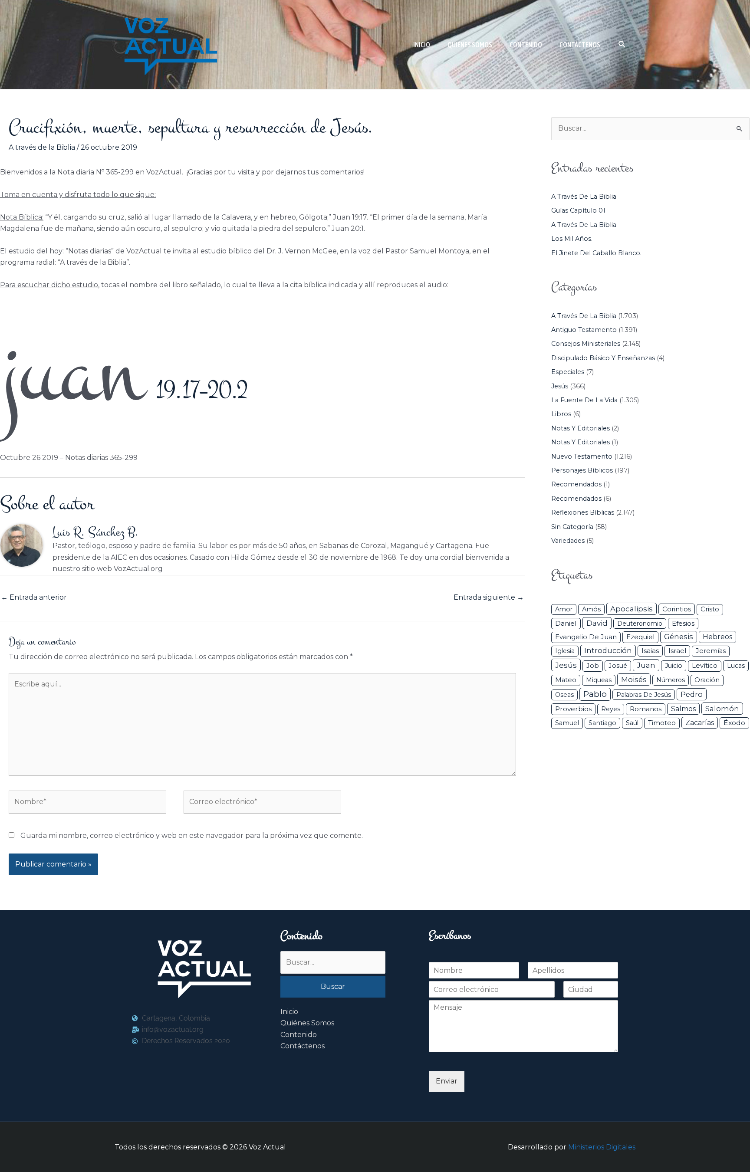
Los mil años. (571, 239)
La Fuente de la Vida (584, 400)
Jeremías (711, 651)
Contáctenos (302, 1046)
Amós (591, 609)
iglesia (565, 651)
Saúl (632, 723)
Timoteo (662, 723)
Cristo (710, 609)
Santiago (602, 723)
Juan (646, 665)
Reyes (610, 709)
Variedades (568, 541)
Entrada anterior (34, 597)
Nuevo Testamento (581, 456)
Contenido (298, 1035)
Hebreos (717, 636)
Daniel (566, 623)
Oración (707, 680)
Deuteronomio (639, 623)
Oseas (564, 695)
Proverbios (573, 709)
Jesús (559, 386)
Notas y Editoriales (580, 428)
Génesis (678, 636)
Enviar (446, 1081)
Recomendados (576, 484)
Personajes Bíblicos (582, 470)
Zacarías (699, 723)
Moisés (634, 679)
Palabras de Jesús (643, 695)
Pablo (595, 694)
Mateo (565, 680)
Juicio (673, 666)
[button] (622, 44)
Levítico (704, 666)
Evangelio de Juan (586, 637)
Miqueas (599, 680)
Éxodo (734, 723)
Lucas (736, 666)
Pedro (692, 694)
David (597, 622)
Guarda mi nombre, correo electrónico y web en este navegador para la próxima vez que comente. (191, 835)
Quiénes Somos (307, 1023)
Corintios (676, 609)
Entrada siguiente (489, 597)
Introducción (608, 650)
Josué (618, 666)
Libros (561, 414)
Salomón (722, 708)
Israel (677, 651)
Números (670, 680)
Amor (563, 609)
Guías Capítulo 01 (578, 210)
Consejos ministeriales (585, 344)
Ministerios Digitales (601, 1147)
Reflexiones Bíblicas (582, 512)
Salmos (683, 709)
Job (592, 666)
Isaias (650, 651)
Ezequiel (640, 637)
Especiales (567, 372)
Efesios (683, 623)
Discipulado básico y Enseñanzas (603, 358)
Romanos (645, 709)
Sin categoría (572, 527)
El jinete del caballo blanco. (596, 253)
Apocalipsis (631, 608)
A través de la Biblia (42, 147)
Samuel (567, 723)
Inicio (289, 1012)
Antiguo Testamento (584, 330)
